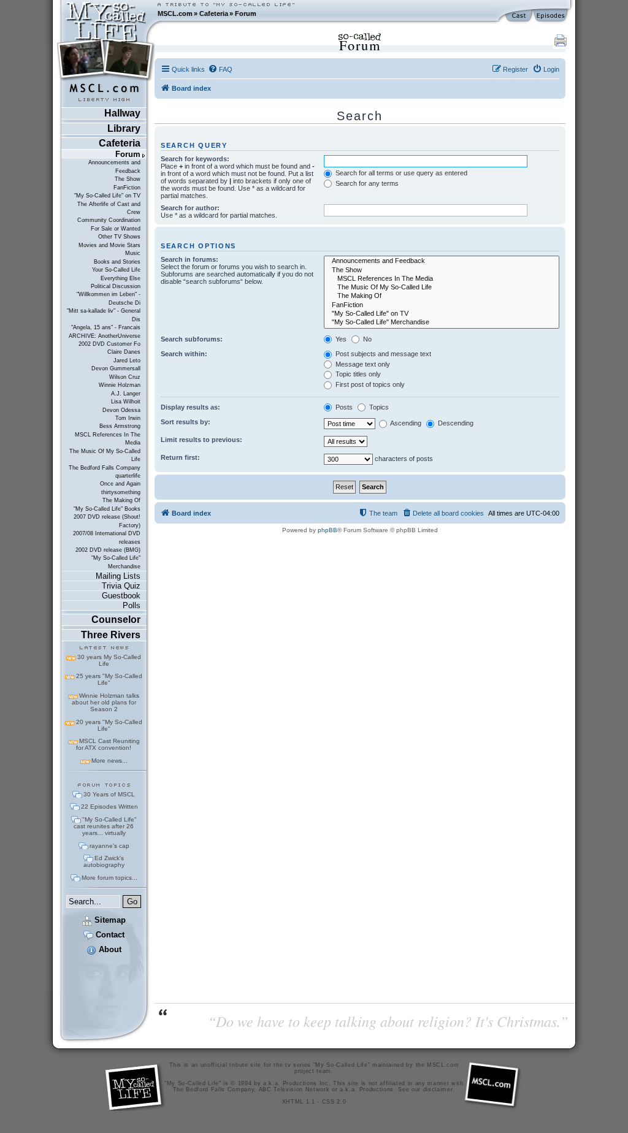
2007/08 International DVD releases (106, 537)
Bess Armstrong (119, 426)
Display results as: (190, 407)
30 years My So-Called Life (109, 660)
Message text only (362, 364)
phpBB (327, 530)
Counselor (115, 619)
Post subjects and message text (382, 353)
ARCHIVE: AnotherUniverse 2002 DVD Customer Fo (104, 340)
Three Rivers (110, 635)
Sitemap (109, 920)
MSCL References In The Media (107, 439)
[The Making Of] (441, 296)
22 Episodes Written (109, 806)
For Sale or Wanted (115, 229)
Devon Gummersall (115, 368)
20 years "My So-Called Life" (109, 725)
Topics (378, 407)
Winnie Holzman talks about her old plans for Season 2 (105, 702)
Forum (245, 13)
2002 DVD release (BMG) (107, 550)
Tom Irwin (127, 418)
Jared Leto (126, 360)
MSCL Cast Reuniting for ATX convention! (108, 744)
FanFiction (126, 188)
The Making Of (121, 500)
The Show (127, 179)
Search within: (184, 353)
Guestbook (121, 595)
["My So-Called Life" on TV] (441, 314)
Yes (340, 339)
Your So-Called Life (116, 270)
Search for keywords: (195, 158)
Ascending (405, 423)
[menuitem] (220, 69)
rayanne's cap (109, 845)
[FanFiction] (441, 305)
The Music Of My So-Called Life (104, 455)
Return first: (180, 457)
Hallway (122, 113)
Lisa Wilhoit (125, 402)
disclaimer (438, 1089)
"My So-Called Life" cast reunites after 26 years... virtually (105, 826)
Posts (343, 407)
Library (123, 128)
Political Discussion (115, 286)
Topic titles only (357, 374)
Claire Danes (123, 352)
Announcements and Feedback (114, 166)
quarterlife (127, 476)
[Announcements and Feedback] (441, 261)
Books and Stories (117, 262)
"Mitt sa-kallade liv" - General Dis (103, 315)
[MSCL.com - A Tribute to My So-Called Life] (106, 13)
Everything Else (120, 278)
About (108, 949)
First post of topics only (369, 384)
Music (132, 253)
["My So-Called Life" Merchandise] (441, 322)
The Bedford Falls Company (104, 468)
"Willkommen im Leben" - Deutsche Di (108, 298)
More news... (109, 760)
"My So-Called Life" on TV (107, 196)
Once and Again (120, 484)
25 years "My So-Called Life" (109, 679)
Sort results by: (185, 421)
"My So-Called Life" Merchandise (115, 562)
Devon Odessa (121, 410)
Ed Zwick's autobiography (103, 861)
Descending (454, 423)
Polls (131, 605)
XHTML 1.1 (298, 1102)
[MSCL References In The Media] (441, 279)
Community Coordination (108, 220)
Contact (108, 934)
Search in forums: (189, 259)
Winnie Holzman (119, 385)
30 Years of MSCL (109, 794)
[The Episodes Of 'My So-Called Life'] (552, 15)
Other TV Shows (119, 237)
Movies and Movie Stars (109, 245)
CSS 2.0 (334, 1102)
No (366, 339)
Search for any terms (366, 183)
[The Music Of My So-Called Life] (441, 287)
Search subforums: (192, 339)
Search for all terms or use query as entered (400, 173)
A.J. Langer (125, 394)
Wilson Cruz (124, 377)
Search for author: (190, 208)
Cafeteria (213, 13)
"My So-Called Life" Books (107, 509)
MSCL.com (175, 13)
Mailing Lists (118, 576)
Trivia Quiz (121, 585)
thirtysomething (120, 492)
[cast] (519, 15)
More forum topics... (109, 877)
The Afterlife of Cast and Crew (108, 208)
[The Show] (441, 270)
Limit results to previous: (201, 439)
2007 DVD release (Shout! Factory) (107, 521)
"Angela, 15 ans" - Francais (105, 327)
